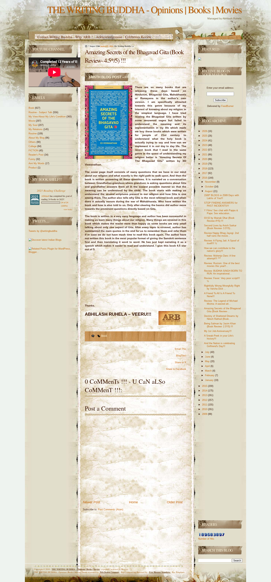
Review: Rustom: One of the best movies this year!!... (222, 265)
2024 (205, 140)
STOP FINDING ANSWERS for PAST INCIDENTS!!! (220, 204)
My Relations (36, 129)
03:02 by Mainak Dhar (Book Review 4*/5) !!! (219, 219)
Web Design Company (109, 572)
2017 (205, 173)
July (207, 352)
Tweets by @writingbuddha (43, 231)
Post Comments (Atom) (110, 509)
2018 (205, 168)
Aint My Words (37, 163)
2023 (205, 145)
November (211, 181)
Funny (32, 159)
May (207, 361)
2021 (205, 154)
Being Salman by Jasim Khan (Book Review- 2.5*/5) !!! (220, 325)
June (208, 356)
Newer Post (91, 502)
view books (68, 209)
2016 (205, 177)
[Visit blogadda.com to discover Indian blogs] (45, 239)
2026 (205, 131)
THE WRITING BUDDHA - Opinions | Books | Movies (144, 9)
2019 (205, 163)
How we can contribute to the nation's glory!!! (219, 249)
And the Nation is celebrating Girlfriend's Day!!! (219, 345)
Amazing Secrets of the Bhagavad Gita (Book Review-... (222, 310)
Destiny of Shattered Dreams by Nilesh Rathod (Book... (221, 317)
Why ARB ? (84, 37)
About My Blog (37, 137)
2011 (205, 404)
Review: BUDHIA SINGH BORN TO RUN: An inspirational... (223, 272)
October (209, 186)
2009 (205, 414)
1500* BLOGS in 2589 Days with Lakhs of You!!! (221, 197)
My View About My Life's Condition (47, 116)
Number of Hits (206, 538)
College (33, 146)
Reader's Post (36, 154)
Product (33, 167)
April (208, 366)
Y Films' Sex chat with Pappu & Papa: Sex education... (221, 212)
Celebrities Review (138, 37)
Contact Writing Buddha (54, 37)
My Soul (33, 125)
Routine (33, 133)
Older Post (175, 502)
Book (32, 108)
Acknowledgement (109, 37)
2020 (205, 159)
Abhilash (45, 195)
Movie (32, 120)
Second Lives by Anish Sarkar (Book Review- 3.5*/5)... (220, 227)
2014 (205, 390)
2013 (205, 395)
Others (33, 142)
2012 (205, 400)
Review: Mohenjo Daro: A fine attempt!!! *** (219, 257)
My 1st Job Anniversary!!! (218, 331)
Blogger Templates (160, 572)
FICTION (34, 150)
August (209, 191)
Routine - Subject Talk (41, 112)
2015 (205, 386)
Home (133, 502)
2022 (205, 149)
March (208, 370)
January (209, 380)
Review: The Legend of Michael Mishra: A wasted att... (221, 302)
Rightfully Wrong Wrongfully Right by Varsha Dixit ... (222, 287)
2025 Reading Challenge (51, 190)
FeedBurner (227, 106)
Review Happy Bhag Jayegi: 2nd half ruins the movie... (221, 234)
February (210, 375)
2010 (205, 409)
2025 (205, 135)
